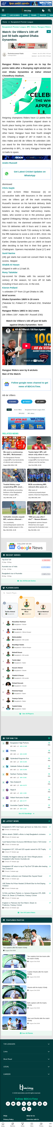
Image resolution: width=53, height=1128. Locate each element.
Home (4, 15)
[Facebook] (8, 1104)
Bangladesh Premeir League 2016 (35, 409)
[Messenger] (40, 1104)
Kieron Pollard (9, 288)
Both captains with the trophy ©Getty (37, 1004)
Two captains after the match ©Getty (15, 948)
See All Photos (27, 1033)
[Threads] (29, 1109)
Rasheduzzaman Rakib (16, 53)
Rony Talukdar (10, 272)
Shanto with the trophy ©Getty (37, 987)
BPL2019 (21, 413)
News (25, 15)
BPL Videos (32, 27)
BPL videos (31, 413)
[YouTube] (13, 1104)
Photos (43, 15)
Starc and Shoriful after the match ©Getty (38, 1019)
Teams (33, 15)
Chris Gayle (8, 188)
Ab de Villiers (18, 409)
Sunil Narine (8, 253)
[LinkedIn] (45, 1104)
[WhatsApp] (34, 1104)
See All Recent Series (28, 581)
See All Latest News (27, 912)
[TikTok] (29, 1104)
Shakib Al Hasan (10, 265)
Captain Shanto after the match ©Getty (37, 973)
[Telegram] (24, 1109)
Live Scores (15, 15)
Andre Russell (9, 163)
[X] (24, 1104)
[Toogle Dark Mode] (43, 10)
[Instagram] (18, 1104)
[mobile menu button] (3, 10)
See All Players (28, 714)
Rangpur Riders (44, 27)
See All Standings (25, 813)
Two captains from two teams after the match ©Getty (38, 957)
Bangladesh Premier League (22, 22)
